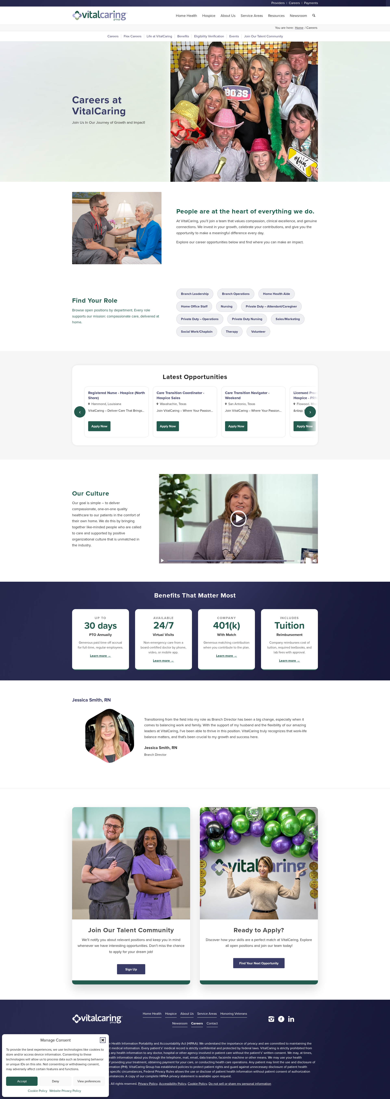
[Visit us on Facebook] (281, 1019)
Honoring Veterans (233, 1013)
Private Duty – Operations (200, 319)
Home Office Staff (194, 306)
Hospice (171, 1013)
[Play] (162, 561)
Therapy (232, 331)
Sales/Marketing (288, 319)
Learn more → (100, 655)
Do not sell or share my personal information (240, 1083)
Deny (55, 1081)
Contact (212, 1023)
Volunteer (258, 331)
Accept (22, 1081)
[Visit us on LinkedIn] (291, 1019)
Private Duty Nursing (247, 319)
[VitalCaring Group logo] (100, 16)
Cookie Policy (37, 1090)
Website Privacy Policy (65, 1090)
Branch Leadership (195, 293)
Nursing (226, 306)
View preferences (89, 1081)
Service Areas (207, 1013)
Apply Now (99, 426)
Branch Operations (236, 293)
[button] (103, 1040)
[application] (238, 518)
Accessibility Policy (172, 1083)
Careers (197, 1023)
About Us (187, 1013)
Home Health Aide (276, 293)
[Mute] (315, 561)
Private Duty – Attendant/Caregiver (271, 306)
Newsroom (179, 1023)
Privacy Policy (147, 1083)
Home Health (152, 1013)
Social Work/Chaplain (196, 331)
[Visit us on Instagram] (271, 1019)
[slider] (231, 560)
